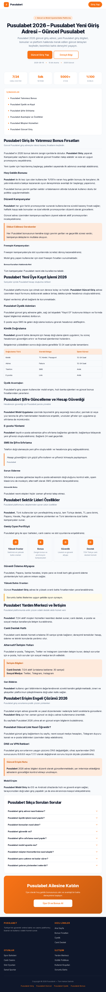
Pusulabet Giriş (27, 986)
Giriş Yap (95, 4)
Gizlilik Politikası (62, 960)
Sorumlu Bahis (61, 969)
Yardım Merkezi (62, 955)
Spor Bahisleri (10, 955)
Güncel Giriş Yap (40, 54)
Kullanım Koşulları (62, 965)
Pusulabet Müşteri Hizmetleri (24, 123)
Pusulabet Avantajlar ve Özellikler (26, 117)
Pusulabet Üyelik (61, 986)
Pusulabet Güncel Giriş (21, 129)
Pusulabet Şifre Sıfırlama (22, 110)
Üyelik (57, 937)
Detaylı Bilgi (66, 54)
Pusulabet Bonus (78, 986)
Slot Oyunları (9, 965)
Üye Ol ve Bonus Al (53, 903)
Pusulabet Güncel (44, 986)
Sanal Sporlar (10, 969)
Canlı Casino (9, 960)
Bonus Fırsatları (61, 933)
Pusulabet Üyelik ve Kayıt (22, 104)
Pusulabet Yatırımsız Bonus (23, 98)
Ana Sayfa (59, 928)
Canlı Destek (60, 942)
